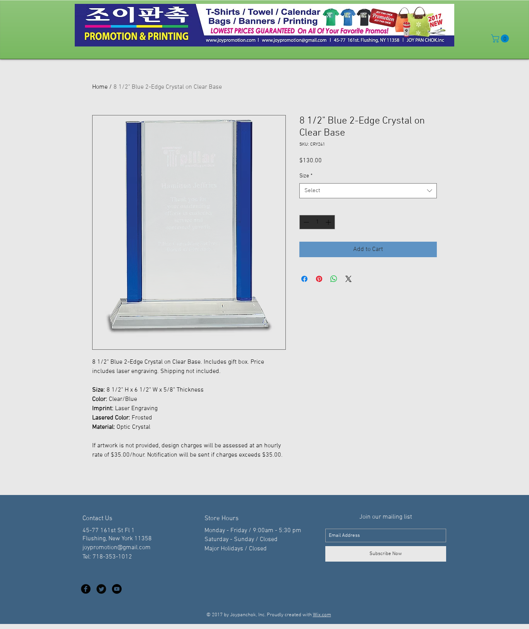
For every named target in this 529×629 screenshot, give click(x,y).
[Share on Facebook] (304, 279)
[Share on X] (348, 279)
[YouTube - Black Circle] (117, 589)
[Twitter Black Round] (101, 589)
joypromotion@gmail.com (116, 548)
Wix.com (322, 615)
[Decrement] (305, 222)
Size (306, 176)
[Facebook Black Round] (86, 589)
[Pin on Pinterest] (319, 279)
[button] (501, 38)
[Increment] (329, 222)
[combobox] (368, 190)
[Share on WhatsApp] (333, 279)
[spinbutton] (317, 222)
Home (100, 87)
